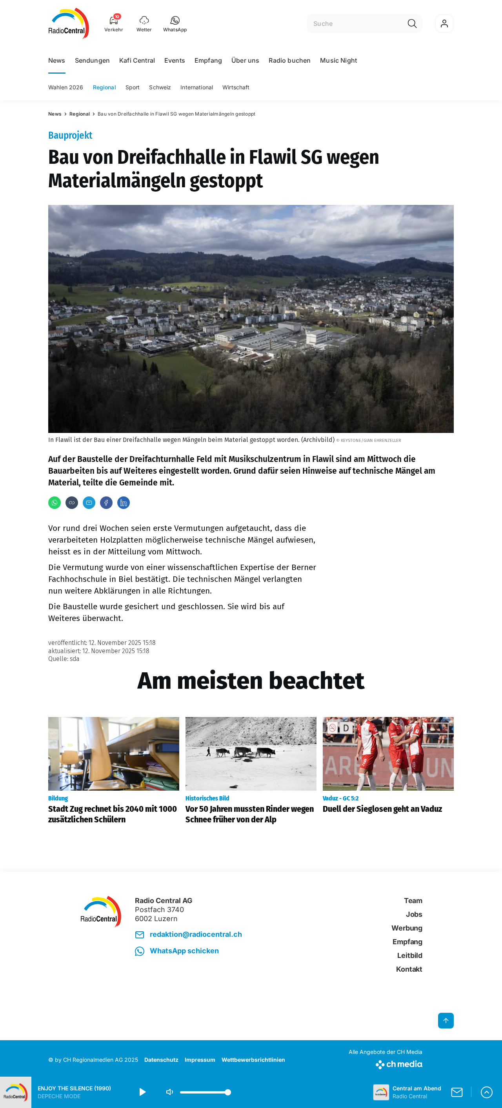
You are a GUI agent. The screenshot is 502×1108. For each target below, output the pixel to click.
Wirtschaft (235, 87)
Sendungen (92, 60)
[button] (175, 23)
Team (413, 900)
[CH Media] (385, 1063)
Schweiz (160, 87)
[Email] (89, 502)
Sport (133, 87)
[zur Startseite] (69, 23)
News (56, 60)
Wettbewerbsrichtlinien (253, 1059)
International (196, 87)
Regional (104, 87)
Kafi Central (137, 60)
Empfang (208, 60)
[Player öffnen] (487, 1092)
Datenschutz (161, 1059)
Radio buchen (290, 60)
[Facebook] (106, 502)
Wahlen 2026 (66, 87)
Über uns (245, 60)
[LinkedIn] (123, 502)
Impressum (200, 1059)
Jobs (414, 914)
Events (174, 60)
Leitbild (409, 955)
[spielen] (142, 1092)
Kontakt (409, 969)
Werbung (406, 928)
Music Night (338, 60)
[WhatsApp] (54, 502)
